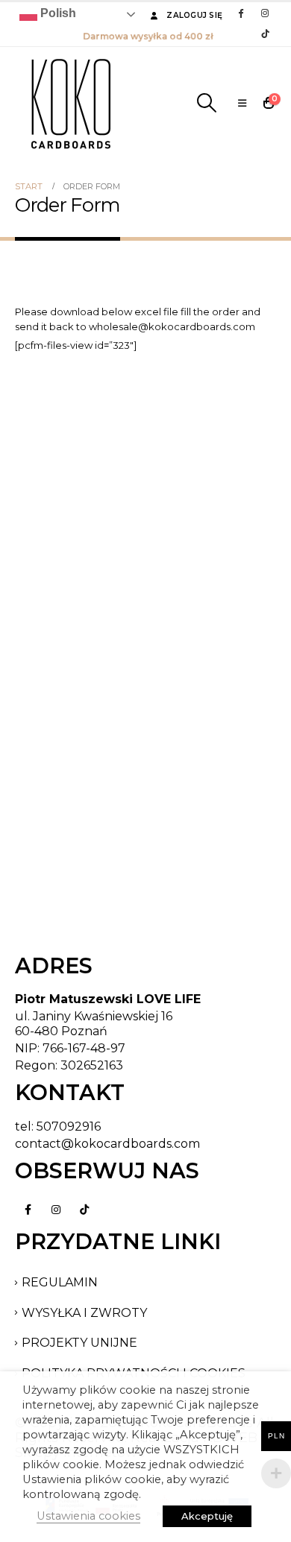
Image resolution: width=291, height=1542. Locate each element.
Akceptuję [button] (207, 1516)
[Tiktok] (264, 33)
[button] (206, 103)
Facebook (27, 1209)
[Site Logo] (71, 103)
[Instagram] (264, 12)
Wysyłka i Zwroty (84, 1313)
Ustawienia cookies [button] (88, 1516)
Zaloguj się (194, 15)
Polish (56, 13)
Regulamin (60, 1282)
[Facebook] (240, 12)
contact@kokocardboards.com (107, 1144)
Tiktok (84, 1209)
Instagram (56, 1209)
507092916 (69, 1126)
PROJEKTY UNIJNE (79, 1343)
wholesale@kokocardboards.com (172, 326)
